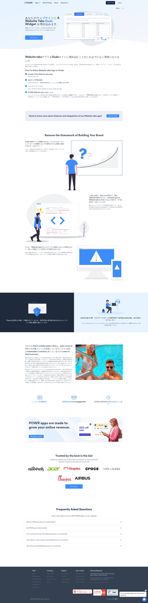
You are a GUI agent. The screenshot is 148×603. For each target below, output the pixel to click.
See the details (112, 116)
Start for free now (33, 76)
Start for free (110, 3)
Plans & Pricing (47, 3)
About (56, 3)
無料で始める (34, 37)
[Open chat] (144, 599)
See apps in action (36, 436)
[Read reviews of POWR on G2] (99, 592)
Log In (119, 3)
